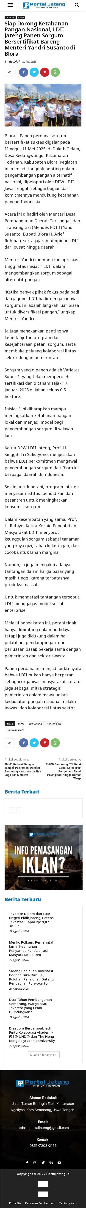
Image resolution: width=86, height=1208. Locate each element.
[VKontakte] (51, 1163)
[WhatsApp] (55, 72)
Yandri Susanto (15, 730)
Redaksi (14, 61)
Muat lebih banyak (42, 1055)
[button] (77, 5)
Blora (21, 723)
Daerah (10, 17)
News (21, 17)
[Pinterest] (44, 72)
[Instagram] (35, 1163)
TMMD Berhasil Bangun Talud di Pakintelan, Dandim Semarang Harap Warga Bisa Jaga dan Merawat (23, 770)
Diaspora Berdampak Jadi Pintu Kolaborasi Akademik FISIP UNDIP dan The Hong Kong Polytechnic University (32, 1034)
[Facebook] (23, 72)
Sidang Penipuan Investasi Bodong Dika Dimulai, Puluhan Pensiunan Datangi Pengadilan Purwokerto (32, 977)
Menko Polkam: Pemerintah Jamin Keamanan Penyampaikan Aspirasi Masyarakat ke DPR (31, 948)
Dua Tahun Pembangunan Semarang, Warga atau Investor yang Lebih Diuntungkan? (30, 1005)
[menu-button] (10, 5)
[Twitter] (34, 72)
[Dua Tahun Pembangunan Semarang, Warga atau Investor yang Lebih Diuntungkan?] (69, 1005)
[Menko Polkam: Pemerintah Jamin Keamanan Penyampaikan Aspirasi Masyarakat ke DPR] (69, 948)
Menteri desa (53, 723)
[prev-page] (12, 810)
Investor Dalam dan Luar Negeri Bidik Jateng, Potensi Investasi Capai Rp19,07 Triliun (32, 919)
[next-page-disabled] (19, 810)
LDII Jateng (35, 723)
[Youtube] (59, 1163)
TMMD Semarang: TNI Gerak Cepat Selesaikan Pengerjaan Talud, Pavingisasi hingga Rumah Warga (63, 771)
